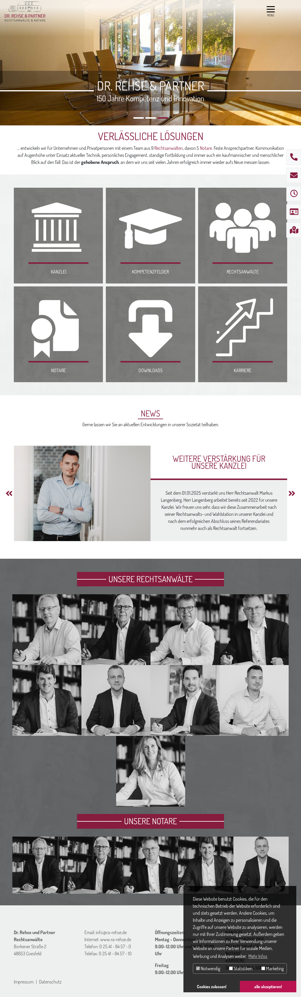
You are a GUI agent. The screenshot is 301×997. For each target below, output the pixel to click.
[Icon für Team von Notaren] (58, 327)
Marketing (274, 968)
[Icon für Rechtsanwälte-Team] (242, 228)
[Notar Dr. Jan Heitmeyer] (150, 890)
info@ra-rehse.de (111, 932)
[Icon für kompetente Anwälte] (150, 228)
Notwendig (210, 968)
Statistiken (242, 968)
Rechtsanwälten (168, 148)
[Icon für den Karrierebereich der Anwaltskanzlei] (242, 327)
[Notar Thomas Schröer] (40, 890)
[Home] (25, 12)
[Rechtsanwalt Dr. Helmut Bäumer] (185, 661)
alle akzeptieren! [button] (268, 986)
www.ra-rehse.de (115, 939)
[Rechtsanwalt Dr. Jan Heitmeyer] (254, 661)
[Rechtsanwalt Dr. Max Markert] (46, 732)
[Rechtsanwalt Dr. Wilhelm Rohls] (115, 661)
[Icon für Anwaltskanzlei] (58, 228)
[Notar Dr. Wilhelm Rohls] (95, 890)
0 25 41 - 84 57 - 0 (115, 946)
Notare (206, 148)
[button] (9, 493)
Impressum (24, 982)
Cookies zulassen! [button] (211, 986)
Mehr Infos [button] (257, 956)
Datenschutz (50, 982)
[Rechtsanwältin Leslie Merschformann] (150, 803)
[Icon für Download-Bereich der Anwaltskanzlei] (150, 327)
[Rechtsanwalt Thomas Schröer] (46, 661)
